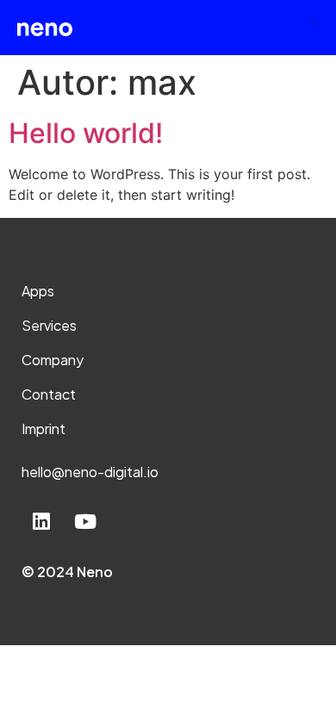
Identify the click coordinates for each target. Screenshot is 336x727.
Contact (49, 394)
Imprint (43, 428)
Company (53, 360)
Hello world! (86, 133)
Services (49, 325)
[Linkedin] (41, 522)
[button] (314, 22)
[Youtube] (85, 522)
